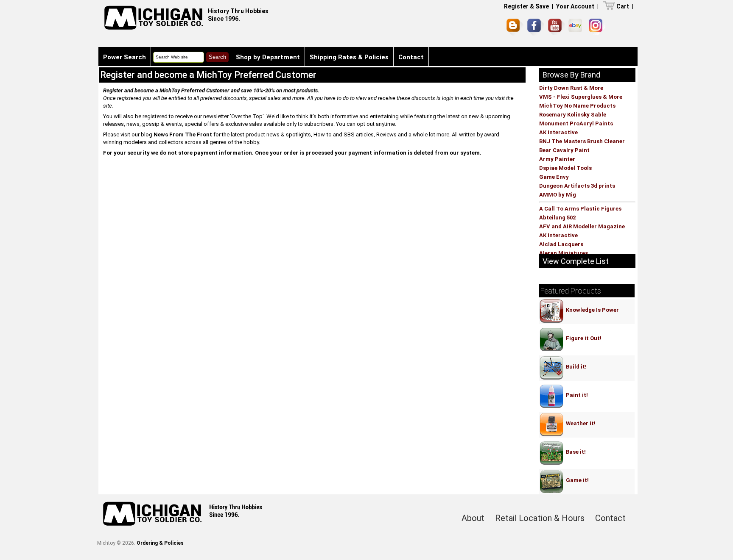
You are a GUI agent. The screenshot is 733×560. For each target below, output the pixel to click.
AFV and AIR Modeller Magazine (582, 226)
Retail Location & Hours (540, 518)
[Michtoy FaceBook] (535, 27)
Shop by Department (268, 57)
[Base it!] (575, 443)
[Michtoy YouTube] (556, 27)
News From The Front (183, 134)
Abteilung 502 (557, 217)
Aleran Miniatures (563, 253)
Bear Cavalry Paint (564, 150)
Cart (622, 6)
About (473, 518)
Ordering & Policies (160, 543)
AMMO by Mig (557, 194)
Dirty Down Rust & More (571, 88)
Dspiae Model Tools (565, 168)
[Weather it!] (580, 415)
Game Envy (554, 177)
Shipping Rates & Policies (349, 57)
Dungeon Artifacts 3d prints (577, 186)
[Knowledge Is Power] (591, 301)
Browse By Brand (571, 74)
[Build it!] (575, 358)
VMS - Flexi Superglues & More (580, 97)
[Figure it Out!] (583, 330)
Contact (411, 57)
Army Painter (557, 159)
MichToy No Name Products (577, 106)
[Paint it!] (576, 386)
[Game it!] (576, 472)
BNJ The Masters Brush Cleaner (582, 141)
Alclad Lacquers (561, 244)
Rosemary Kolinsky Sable (572, 114)
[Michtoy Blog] (514, 27)
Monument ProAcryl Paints (576, 123)
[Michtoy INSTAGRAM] (597, 27)
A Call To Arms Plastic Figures (580, 208)
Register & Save (526, 6)
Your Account (575, 6)
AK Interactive (558, 132)
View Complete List (576, 261)
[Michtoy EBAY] (576, 27)
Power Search (124, 57)
